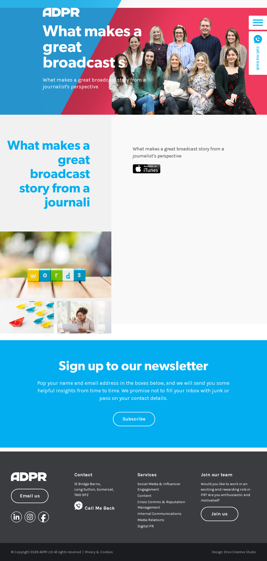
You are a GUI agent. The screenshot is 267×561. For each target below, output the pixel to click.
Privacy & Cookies (99, 552)
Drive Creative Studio (240, 552)
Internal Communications (159, 513)
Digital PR (145, 526)
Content (144, 495)
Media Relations (150, 520)
